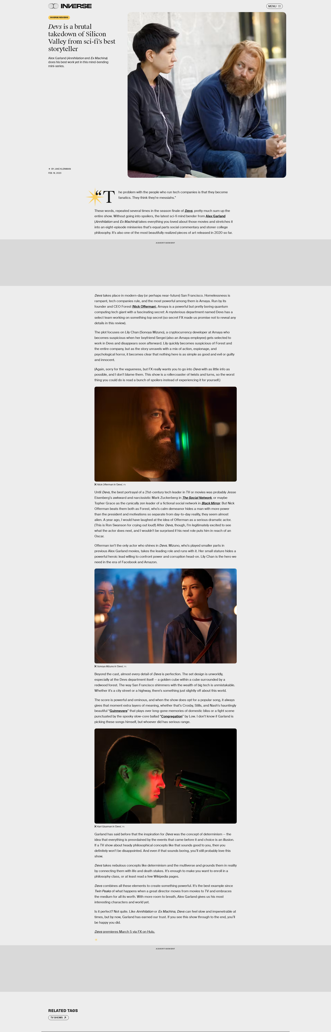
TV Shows (57, 1017)
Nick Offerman (144, 306)
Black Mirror (211, 503)
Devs (188, 211)
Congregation (171, 716)
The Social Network (197, 498)
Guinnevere (118, 711)
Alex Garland (215, 216)
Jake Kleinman (62, 169)
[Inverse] (76, 6)
